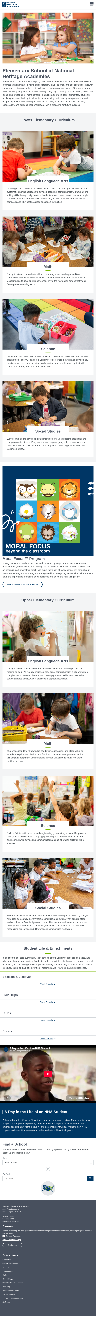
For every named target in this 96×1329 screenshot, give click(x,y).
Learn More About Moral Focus (22, 584)
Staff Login (6, 1302)
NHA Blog (6, 1287)
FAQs (4, 1275)
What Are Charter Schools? (13, 1283)
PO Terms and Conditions (12, 1298)
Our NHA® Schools (10, 1264)
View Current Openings (11, 1240)
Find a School (7, 1267)
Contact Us (12, 1245)
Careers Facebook (12, 1236)
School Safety (7, 1279)
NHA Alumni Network (10, 1290)
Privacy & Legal (8, 1294)
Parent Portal (7, 1271)
